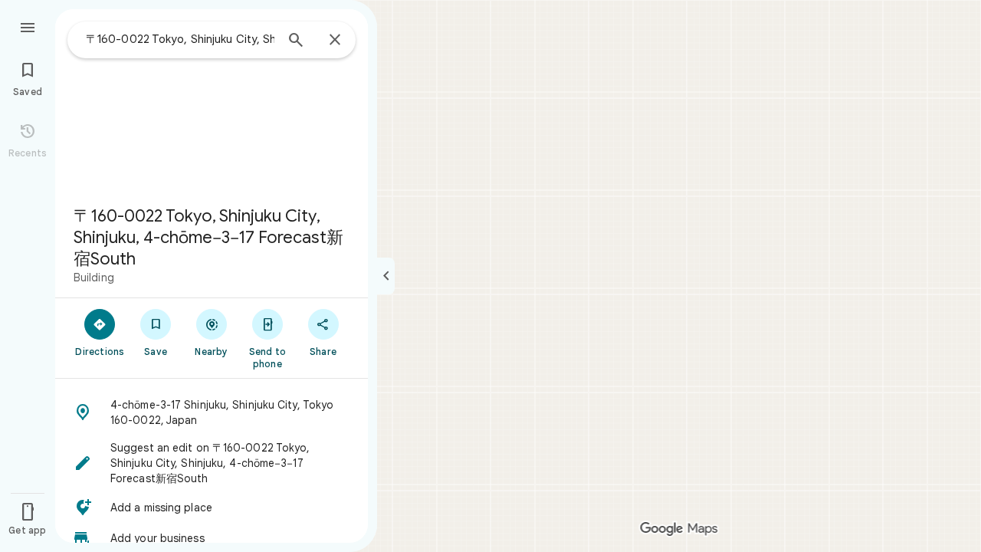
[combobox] (180, 39)
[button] (211, 412)
